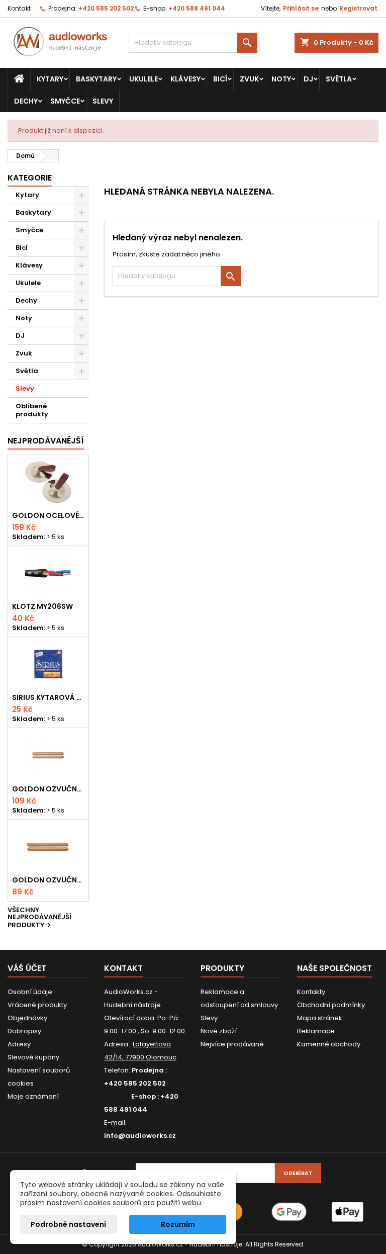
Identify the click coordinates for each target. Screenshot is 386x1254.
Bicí (220, 79)
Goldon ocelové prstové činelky (48, 515)
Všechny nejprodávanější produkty (39, 918)
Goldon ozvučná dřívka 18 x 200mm (48, 789)
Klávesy (185, 79)
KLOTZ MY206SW (42, 606)
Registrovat (358, 8)
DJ (308, 79)
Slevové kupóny (33, 1057)
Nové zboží (219, 1031)
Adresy (19, 1044)
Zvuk (249, 79)
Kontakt (19, 8)
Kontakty (311, 992)
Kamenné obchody (328, 1044)
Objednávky (27, 1018)
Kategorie (30, 178)
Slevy (102, 101)
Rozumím (178, 1224)
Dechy (26, 101)
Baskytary (96, 79)
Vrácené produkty (37, 1005)
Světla (339, 79)
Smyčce (65, 101)
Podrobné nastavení (68, 1224)
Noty (281, 79)
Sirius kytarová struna (48, 697)
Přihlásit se (301, 8)
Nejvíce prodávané (232, 1044)
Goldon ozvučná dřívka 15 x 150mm (48, 880)
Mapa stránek (319, 1018)
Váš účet (27, 968)
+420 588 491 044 (196, 8)
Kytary (50, 79)
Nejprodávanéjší (46, 440)
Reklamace (316, 1031)
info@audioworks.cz (140, 1135)
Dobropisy (24, 1031)
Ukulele (143, 79)
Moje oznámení (33, 1096)
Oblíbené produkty (32, 410)
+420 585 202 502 (106, 8)
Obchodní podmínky (331, 1005)
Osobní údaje (30, 992)
